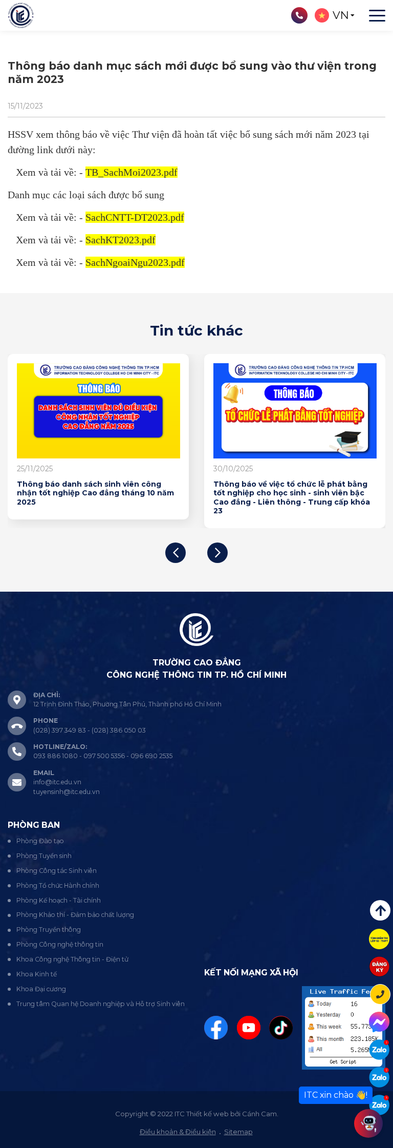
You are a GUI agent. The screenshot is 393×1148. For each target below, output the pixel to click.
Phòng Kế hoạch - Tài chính (58, 900)
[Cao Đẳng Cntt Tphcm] (379, 1105)
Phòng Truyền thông (48, 929)
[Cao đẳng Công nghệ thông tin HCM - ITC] (379, 1077)
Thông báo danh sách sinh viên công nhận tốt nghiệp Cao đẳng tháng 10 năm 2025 (95, 493)
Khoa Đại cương (41, 989)
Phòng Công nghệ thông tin (59, 944)
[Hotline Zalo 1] (379, 1049)
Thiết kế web (207, 1114)
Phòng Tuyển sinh (44, 856)
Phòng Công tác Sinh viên (56, 870)
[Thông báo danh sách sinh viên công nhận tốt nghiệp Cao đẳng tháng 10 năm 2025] (98, 410)
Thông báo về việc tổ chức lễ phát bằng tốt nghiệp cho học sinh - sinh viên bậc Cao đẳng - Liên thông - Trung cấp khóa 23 (291, 498)
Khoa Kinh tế (36, 974)
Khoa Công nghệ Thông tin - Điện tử (72, 959)
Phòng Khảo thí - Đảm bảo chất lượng (75, 915)
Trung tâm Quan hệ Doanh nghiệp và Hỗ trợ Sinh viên (100, 1004)
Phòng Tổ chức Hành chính (57, 885)
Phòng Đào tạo (40, 841)
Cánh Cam (259, 1114)
